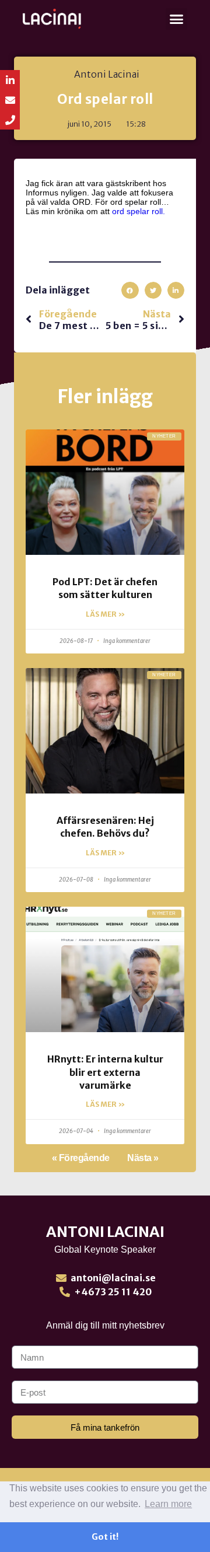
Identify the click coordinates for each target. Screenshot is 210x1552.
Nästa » (143, 1158)
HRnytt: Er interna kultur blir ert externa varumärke (105, 1072)
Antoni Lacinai (105, 1231)
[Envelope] (10, 100)
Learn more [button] (168, 1504)
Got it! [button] (105, 1537)
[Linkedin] (10, 80)
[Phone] (10, 120)
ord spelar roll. (138, 211)
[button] (177, 19)
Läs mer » (105, 614)
